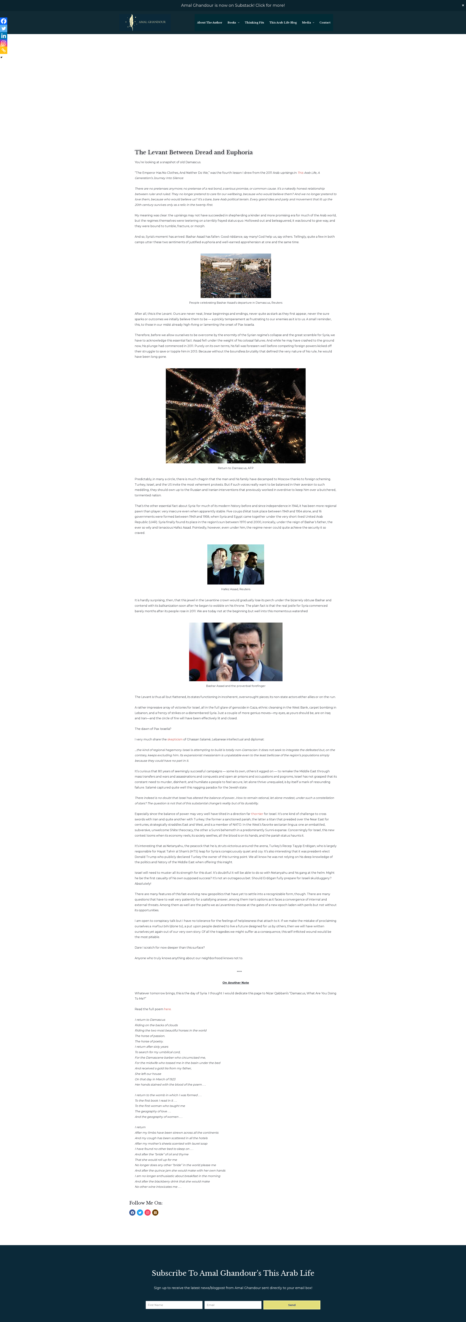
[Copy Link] (3, 50)
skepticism (175, 739)
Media (306, 22)
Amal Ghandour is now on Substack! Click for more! (233, 5)
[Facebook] (3, 21)
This (300, 172)
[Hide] (1, 57)
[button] (237, 22)
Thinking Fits (254, 22)
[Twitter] (3, 28)
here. (167, 1009)
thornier (257, 814)
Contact (324, 22)
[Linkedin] (3, 35)
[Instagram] (3, 43)
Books (232, 22)
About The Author (209, 22)
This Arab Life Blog (283, 22)
